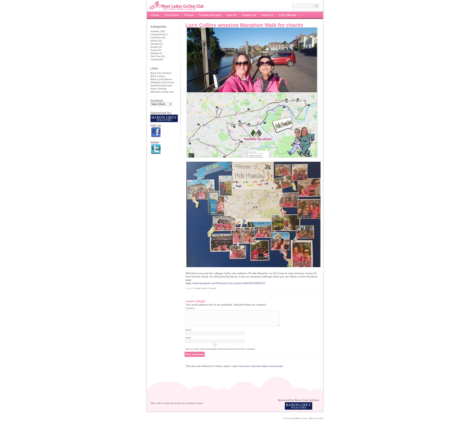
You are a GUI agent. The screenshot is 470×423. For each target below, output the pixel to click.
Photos (189, 15)
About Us (267, 15)
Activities (154, 31)
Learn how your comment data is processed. (257, 366)
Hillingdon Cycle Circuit (162, 82)
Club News (171, 15)
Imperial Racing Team (161, 85)
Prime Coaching (158, 88)
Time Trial (155, 56)
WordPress (297, 418)
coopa (321, 418)
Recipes (154, 47)
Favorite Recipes (210, 15)
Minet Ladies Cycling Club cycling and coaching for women (179, 4)
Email (188, 338)
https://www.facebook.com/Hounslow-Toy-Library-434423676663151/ (225, 283)
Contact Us (249, 15)
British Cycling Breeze (161, 79)
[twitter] (165, 150)
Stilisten (312, 418)
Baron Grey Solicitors (160, 73)
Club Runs (155, 37)
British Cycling (157, 76)
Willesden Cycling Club (162, 92)
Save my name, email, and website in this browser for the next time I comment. (220, 349)
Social (153, 50)
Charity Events (200, 288)
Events (153, 41)
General (212, 288)
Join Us (231, 15)
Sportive (154, 53)
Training (154, 59)
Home (155, 15)
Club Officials (287, 15)
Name (188, 330)
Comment (190, 308)
